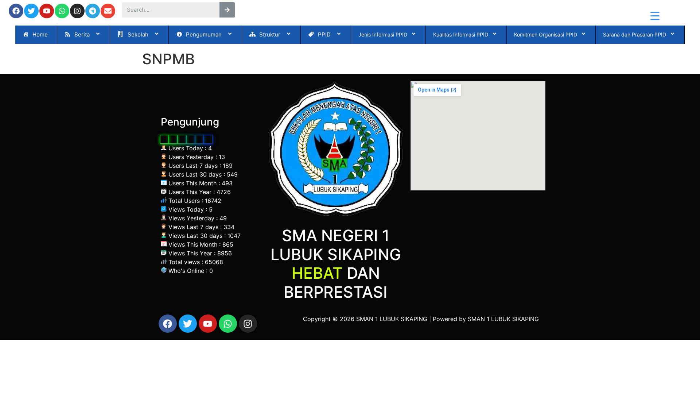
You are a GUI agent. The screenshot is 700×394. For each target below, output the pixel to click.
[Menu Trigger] (655, 15)
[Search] (227, 10)
